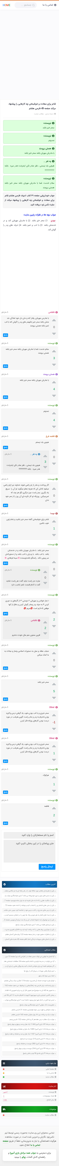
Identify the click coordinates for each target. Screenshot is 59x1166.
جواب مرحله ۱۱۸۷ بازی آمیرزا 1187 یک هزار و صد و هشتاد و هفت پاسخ (29, 1034)
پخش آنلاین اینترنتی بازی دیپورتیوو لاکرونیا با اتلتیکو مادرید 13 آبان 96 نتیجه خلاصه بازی (28, 995)
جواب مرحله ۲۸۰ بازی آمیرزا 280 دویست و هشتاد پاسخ (35, 1044)
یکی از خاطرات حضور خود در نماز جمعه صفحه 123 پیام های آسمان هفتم (29, 934)
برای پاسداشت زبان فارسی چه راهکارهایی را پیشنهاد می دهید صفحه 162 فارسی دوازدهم (28, 985)
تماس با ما (48, 5)
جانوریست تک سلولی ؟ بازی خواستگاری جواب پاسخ (37, 1005)
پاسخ (5, 335)
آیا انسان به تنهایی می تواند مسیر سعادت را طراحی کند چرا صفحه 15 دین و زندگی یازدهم (28, 956)
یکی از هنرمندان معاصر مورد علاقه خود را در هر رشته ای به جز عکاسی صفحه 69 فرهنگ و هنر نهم (28, 891)
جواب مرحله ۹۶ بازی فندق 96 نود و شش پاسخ (38, 1053)
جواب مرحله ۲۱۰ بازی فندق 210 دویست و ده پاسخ (37, 1039)
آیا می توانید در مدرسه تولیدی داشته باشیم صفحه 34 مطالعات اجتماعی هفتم (28, 961)
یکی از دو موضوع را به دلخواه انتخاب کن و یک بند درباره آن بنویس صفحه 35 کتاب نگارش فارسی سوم (28, 920)
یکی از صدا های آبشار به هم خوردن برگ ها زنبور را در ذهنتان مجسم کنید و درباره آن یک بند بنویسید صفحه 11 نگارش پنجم (28, 915)
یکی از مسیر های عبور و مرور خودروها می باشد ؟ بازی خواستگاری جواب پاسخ (28, 896)
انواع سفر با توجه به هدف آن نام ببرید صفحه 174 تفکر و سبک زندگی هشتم (29, 981)
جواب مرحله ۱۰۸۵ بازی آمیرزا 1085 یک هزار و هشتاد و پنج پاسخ (32, 1029)
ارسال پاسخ (47, 867)
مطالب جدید (50, 1077)
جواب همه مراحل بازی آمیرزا (23, 1153)
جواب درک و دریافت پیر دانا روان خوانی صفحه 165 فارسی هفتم (32, 1015)
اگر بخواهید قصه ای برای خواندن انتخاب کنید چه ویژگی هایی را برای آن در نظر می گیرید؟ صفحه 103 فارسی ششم (28, 966)
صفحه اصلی (50, 1069)
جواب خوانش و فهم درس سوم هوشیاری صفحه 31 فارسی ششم (33, 1010)
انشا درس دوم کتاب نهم (46, 976)
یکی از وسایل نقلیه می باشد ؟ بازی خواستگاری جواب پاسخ (35, 925)
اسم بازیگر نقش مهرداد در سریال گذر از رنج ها (39, 971)
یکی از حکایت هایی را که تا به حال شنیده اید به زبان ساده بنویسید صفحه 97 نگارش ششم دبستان (28, 900)
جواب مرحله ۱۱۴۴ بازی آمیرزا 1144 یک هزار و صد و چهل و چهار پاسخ (31, 1024)
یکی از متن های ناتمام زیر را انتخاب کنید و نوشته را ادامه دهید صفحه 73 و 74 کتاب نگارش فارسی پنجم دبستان (28, 905)
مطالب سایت (49, 1115)
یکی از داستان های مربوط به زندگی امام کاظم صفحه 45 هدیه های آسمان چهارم (28, 939)
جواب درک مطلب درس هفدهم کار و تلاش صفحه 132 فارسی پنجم (32, 1019)
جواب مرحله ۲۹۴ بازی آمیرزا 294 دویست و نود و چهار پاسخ (34, 1048)
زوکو (24, 1157)
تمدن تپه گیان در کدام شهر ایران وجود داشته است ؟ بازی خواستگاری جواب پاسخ (28, 1000)
